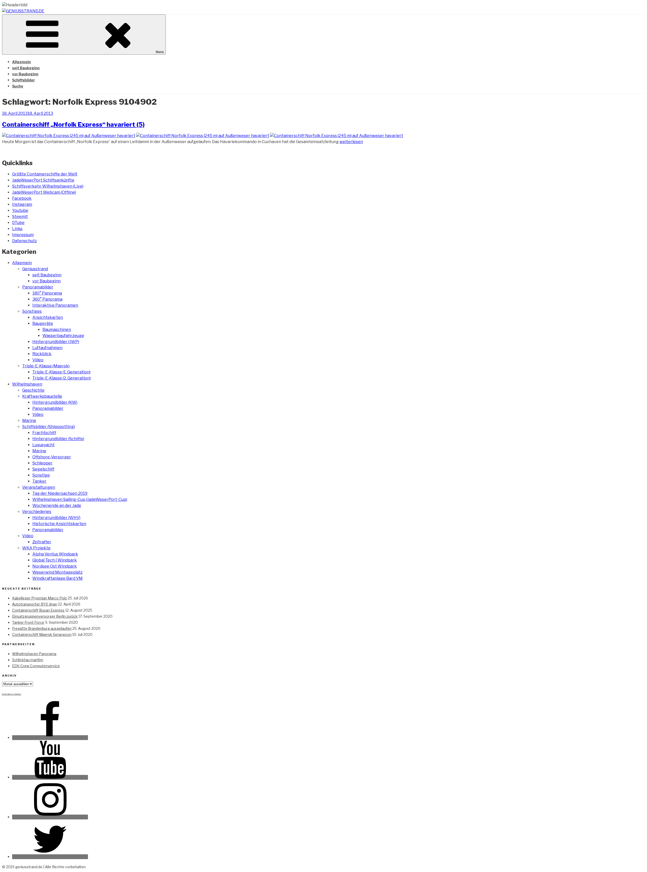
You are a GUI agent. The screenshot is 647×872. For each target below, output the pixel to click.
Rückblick (42, 353)
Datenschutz (24, 240)
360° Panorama (47, 299)
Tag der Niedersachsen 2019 (59, 493)
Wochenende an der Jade (56, 505)
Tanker (39, 481)
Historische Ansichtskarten (59, 523)
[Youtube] (50, 777)
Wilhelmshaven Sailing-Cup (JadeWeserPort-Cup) (79, 499)
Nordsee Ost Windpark (54, 566)
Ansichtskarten (47, 317)
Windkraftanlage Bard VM (57, 578)
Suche (17, 86)
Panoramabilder (37, 287)
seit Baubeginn (26, 68)
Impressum (23, 234)
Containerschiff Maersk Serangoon (42, 634)
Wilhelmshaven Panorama (34, 654)
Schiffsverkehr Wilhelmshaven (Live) (47, 186)
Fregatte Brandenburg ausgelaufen (42, 628)
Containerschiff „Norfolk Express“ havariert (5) (73, 124)
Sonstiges (32, 311)
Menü (160, 52)
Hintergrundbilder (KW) (54, 402)
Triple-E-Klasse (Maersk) (46, 366)
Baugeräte (42, 323)
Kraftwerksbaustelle (42, 396)
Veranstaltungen (38, 487)
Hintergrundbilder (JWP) (55, 341)
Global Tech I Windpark (54, 560)
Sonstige (41, 475)
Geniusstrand (35, 268)
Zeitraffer (41, 542)
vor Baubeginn (25, 74)
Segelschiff (43, 469)
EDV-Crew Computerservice (36, 666)
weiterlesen (351, 141)
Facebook (22, 198)
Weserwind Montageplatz (57, 572)
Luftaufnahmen (47, 347)
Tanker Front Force (28, 622)
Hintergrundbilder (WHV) (56, 517)
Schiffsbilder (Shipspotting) (48, 426)
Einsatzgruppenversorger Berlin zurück (45, 616)
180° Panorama (47, 293)
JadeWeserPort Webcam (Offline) (44, 192)
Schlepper (42, 463)
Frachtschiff (44, 432)
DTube (18, 222)
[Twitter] (50, 856)
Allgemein (21, 62)
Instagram (22, 204)
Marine (29, 420)
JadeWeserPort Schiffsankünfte (43, 180)
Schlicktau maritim (27, 660)
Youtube (20, 210)
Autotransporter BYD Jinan (34, 604)
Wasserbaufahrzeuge (63, 335)
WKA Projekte (36, 548)
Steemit (20, 216)
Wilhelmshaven (27, 384)
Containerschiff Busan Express (38, 610)
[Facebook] (50, 737)
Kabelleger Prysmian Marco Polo (39, 598)
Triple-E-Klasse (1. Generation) (61, 372)
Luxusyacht (43, 444)
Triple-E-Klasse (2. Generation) (61, 378)
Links (17, 228)
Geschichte (33, 390)
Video (37, 359)
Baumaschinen (56, 329)
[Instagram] (50, 817)
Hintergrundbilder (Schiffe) (58, 438)
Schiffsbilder (23, 80)
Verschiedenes (36, 511)
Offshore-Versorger (51, 457)
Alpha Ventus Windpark (55, 554)
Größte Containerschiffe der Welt (44, 174)
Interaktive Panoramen (55, 305)
